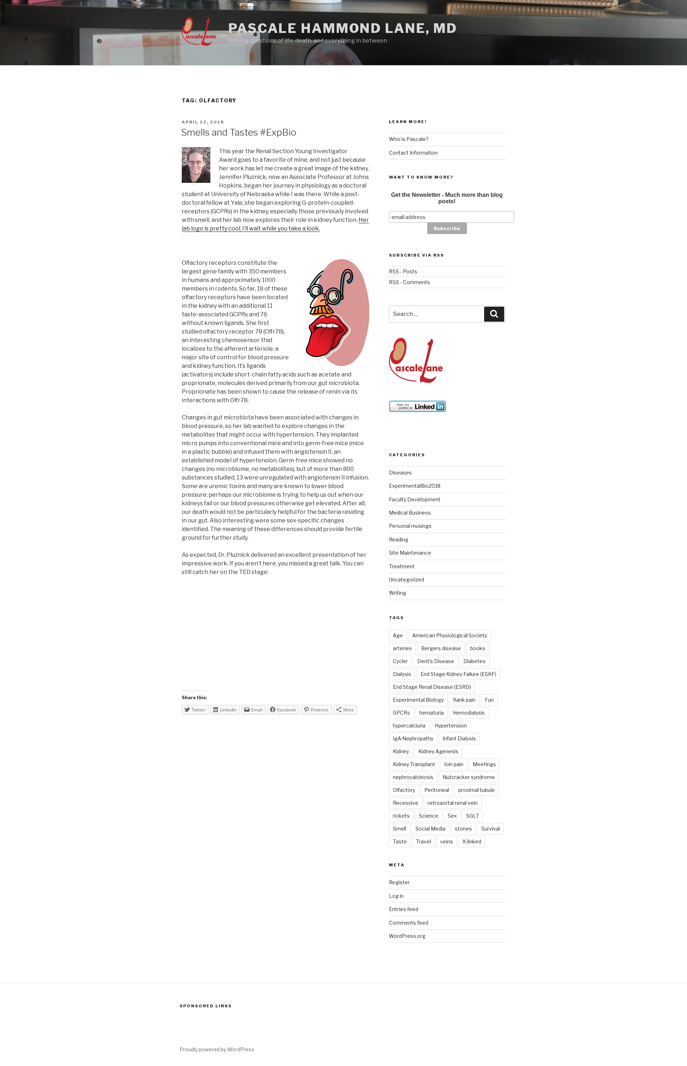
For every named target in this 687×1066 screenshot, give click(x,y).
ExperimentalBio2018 (414, 486)
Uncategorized (406, 579)
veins (446, 841)
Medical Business (410, 513)
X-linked (471, 841)
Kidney (401, 751)
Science (428, 816)
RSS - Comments (409, 282)
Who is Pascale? (409, 139)
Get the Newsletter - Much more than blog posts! (447, 198)
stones (463, 829)
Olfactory (404, 790)
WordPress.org (407, 936)
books (477, 648)
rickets (401, 816)
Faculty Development (414, 499)
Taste (400, 841)
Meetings (484, 764)
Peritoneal (436, 790)
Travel (423, 841)
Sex (452, 816)
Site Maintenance (410, 553)
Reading (398, 539)
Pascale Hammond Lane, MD (342, 28)
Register (399, 882)
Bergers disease (441, 648)
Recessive (405, 803)
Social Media (430, 829)
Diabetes (474, 661)
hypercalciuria (409, 725)
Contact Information (413, 153)
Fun (489, 700)
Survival (490, 829)
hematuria (431, 713)
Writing (397, 593)
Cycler (400, 661)
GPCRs (401, 713)
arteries (402, 648)
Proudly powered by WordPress (217, 1049)
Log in (396, 896)
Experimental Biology (418, 700)
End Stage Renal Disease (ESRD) (432, 687)
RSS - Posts (403, 271)
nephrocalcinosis (413, 777)
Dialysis (402, 674)
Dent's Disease (435, 661)
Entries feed (403, 909)
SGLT (472, 816)
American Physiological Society (449, 635)
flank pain (464, 700)
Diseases (400, 472)
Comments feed (408, 923)
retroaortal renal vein (453, 803)
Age (398, 635)
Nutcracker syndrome (469, 777)
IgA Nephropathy (413, 738)
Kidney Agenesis (438, 751)
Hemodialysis (469, 713)
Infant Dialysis (459, 738)
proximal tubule (476, 790)
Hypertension (451, 725)
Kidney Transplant (414, 764)
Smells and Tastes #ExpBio (238, 132)
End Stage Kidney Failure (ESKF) (458, 674)
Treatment (402, 566)
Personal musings (410, 526)
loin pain (453, 764)
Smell (399, 829)
